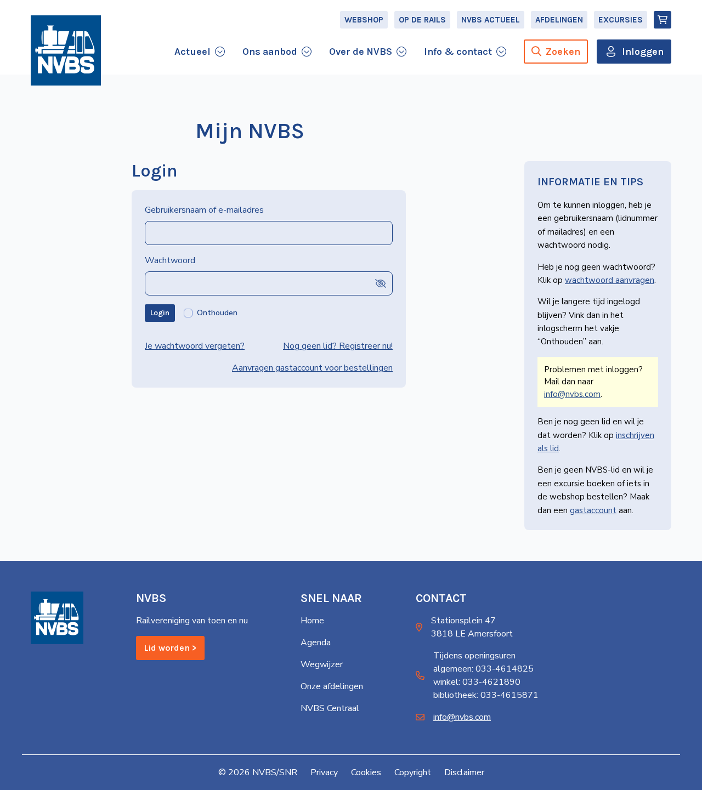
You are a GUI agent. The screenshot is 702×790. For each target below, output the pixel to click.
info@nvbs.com (572, 394)
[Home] (66, 50)
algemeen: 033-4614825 (483, 669)
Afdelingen (559, 20)
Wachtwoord (170, 260)
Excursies (620, 20)
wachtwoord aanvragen (609, 280)
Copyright (412, 772)
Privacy (324, 772)
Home (312, 621)
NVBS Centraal (330, 708)
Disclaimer (464, 772)
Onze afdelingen (332, 686)
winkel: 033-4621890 (476, 682)
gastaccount (593, 510)
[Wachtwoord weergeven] (380, 283)
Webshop (363, 20)
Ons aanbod (269, 52)
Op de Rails (422, 20)
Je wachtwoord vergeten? (195, 346)
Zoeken (563, 52)
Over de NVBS (360, 52)
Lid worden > (170, 648)
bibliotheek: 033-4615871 (486, 695)
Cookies (366, 772)
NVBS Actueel (490, 20)
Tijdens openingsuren (474, 656)
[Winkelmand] (662, 20)
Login (159, 312)
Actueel (192, 52)
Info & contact (458, 52)
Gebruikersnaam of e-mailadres (204, 210)
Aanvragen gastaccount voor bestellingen (312, 368)
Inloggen (643, 52)
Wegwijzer (322, 664)
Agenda (316, 642)
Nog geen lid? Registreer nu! (338, 346)
